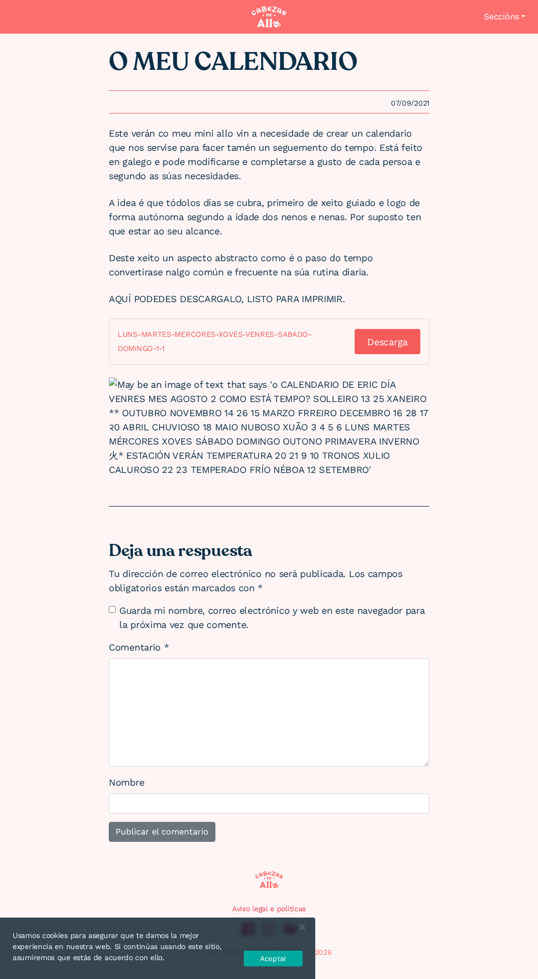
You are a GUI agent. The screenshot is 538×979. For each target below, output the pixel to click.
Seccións (501, 17)
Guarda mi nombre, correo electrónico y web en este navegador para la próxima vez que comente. (272, 617)
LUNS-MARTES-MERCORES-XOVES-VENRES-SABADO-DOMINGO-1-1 (215, 341)
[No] (301, 927)
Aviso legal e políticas (269, 908)
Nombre (126, 782)
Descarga (387, 341)
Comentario (139, 647)
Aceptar (273, 958)
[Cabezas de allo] (269, 16)
